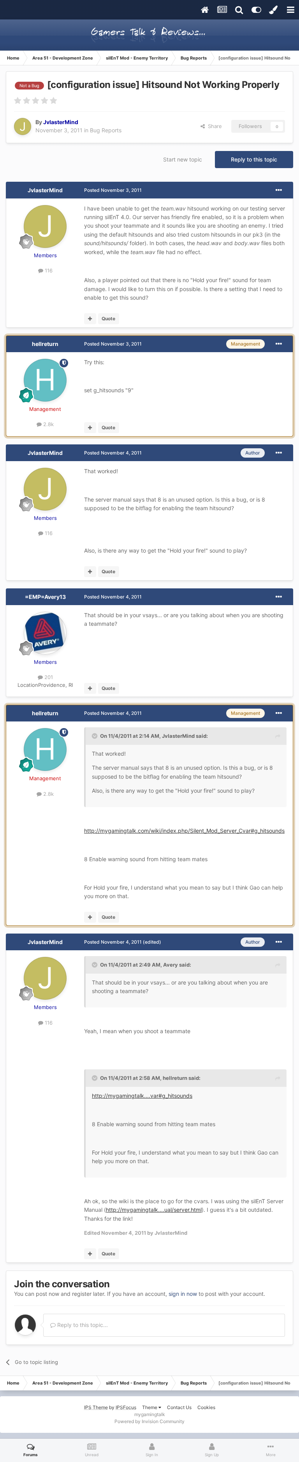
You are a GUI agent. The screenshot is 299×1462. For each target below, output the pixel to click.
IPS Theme (96, 1407)
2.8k (48, 424)
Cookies (206, 1407)
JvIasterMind (45, 190)
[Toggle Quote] (95, 736)
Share (213, 126)
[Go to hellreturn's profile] (45, 380)
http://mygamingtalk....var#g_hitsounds (142, 1095)
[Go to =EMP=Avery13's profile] (45, 633)
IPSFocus (126, 1407)
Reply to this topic (254, 159)
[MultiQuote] (90, 318)
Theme (150, 1407)
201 (48, 677)
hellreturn (45, 343)
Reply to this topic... (82, 1325)
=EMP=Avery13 (45, 596)
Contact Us (179, 1407)
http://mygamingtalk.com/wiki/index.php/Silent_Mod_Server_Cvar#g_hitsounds (184, 830)
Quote (108, 318)
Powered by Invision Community (149, 1421)
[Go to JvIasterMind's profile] (22, 126)
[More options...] (279, 190)
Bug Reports (105, 130)
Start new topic (182, 159)
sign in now (183, 1293)
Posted (113, 190)
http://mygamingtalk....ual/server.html (154, 1209)
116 (48, 270)
